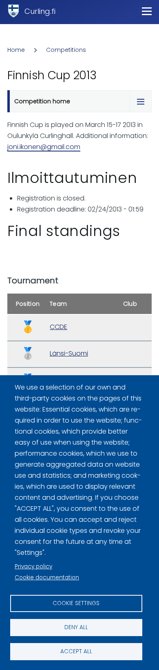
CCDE (58, 327)
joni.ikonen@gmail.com (43, 146)
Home (16, 50)
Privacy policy (33, 566)
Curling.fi (39, 11)
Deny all (76, 627)
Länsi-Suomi (69, 353)
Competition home (42, 101)
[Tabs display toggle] (141, 101)
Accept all (76, 651)
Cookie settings (76, 603)
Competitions (66, 50)
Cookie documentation (47, 577)
